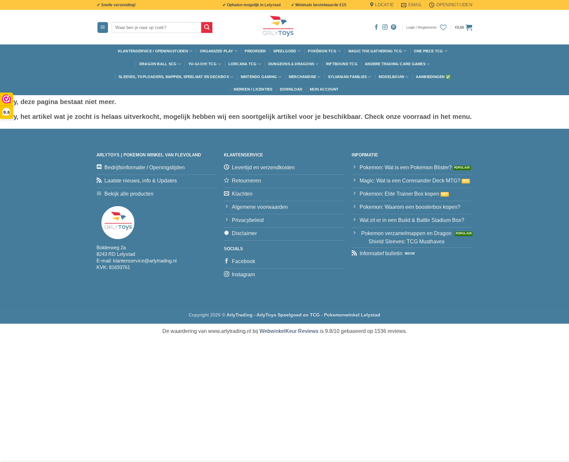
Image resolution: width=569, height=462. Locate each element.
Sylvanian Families (347, 77)
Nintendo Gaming (259, 77)
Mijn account (324, 89)
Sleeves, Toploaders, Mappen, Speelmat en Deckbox (174, 77)
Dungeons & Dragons (291, 64)
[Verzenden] (206, 27)
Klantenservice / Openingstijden (153, 51)
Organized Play (216, 51)
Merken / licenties (253, 89)
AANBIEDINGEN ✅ (433, 77)
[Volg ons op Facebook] (376, 27)
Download (291, 89)
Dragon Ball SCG (157, 64)
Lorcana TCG (243, 64)
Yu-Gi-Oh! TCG (202, 64)
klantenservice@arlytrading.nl (144, 260)
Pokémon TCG (322, 51)
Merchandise (302, 77)
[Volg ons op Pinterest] (393, 27)
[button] (102, 27)
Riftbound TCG (342, 64)
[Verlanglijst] (443, 27)
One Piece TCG (428, 51)
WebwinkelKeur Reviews (288, 331)
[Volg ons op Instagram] (385, 27)
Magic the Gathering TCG (375, 51)
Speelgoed (284, 51)
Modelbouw (391, 77)
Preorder (255, 51)
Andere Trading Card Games (395, 64)
